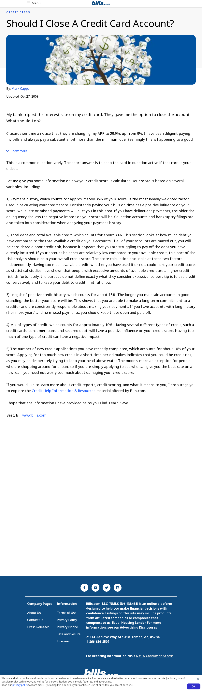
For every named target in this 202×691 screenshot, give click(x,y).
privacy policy (20, 685)
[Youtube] (95, 588)
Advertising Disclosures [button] (138, 627)
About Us (34, 613)
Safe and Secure (68, 634)
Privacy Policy (67, 620)
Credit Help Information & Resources (63, 390)
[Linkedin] (117, 588)
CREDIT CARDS (18, 12)
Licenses (63, 641)
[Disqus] (101, 520)
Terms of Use (67, 613)
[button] (33, 3)
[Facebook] (84, 588)
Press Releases (38, 627)
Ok (194, 686)
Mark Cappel (21, 88)
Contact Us (35, 620)
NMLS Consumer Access (154, 656)
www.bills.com (34, 415)
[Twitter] (106, 588)
